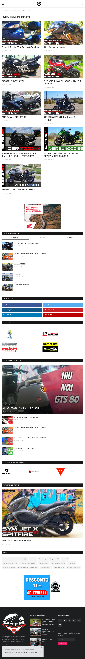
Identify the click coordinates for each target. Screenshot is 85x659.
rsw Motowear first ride (10, 563)
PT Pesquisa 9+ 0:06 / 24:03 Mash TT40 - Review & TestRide (48, 622)
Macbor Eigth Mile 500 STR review (28, 567)
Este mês (42, 237)
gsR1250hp (71, 563)
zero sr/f (65, 559)
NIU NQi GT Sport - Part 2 (48, 640)
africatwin (33, 559)
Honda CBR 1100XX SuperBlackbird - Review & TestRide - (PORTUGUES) (19, 154)
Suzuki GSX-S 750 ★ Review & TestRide (27, 243)
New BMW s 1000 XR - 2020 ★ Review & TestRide (62, 82)
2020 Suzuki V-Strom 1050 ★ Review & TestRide (24, 540)
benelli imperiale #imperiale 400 (49, 559)
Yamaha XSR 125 (20, 264)
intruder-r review (59, 567)
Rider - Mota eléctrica (21, 284)
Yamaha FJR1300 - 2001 (13, 81)
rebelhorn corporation (10, 559)
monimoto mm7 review (58, 563)
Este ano (70, 237)
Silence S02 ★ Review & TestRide (25, 448)
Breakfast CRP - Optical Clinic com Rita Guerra (48, 632)
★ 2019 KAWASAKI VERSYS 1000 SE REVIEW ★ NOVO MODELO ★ (61, 154)
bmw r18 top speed (9, 567)
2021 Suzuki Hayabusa (54, 47)
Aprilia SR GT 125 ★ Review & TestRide (27, 417)
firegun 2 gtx (23, 559)
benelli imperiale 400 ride (28, 563)
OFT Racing (18, 274)
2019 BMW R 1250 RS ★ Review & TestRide (59, 118)
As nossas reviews (11, 10)
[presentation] (76, 493)
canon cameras (46, 567)
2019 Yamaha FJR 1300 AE (14, 117)
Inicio (3, 10)
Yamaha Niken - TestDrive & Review (18, 189)
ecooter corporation (73, 567)
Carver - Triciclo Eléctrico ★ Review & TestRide (30, 253)
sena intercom (43, 563)
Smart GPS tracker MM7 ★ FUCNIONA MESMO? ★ (30, 438)
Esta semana (15, 237)
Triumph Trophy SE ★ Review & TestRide (20, 47)
